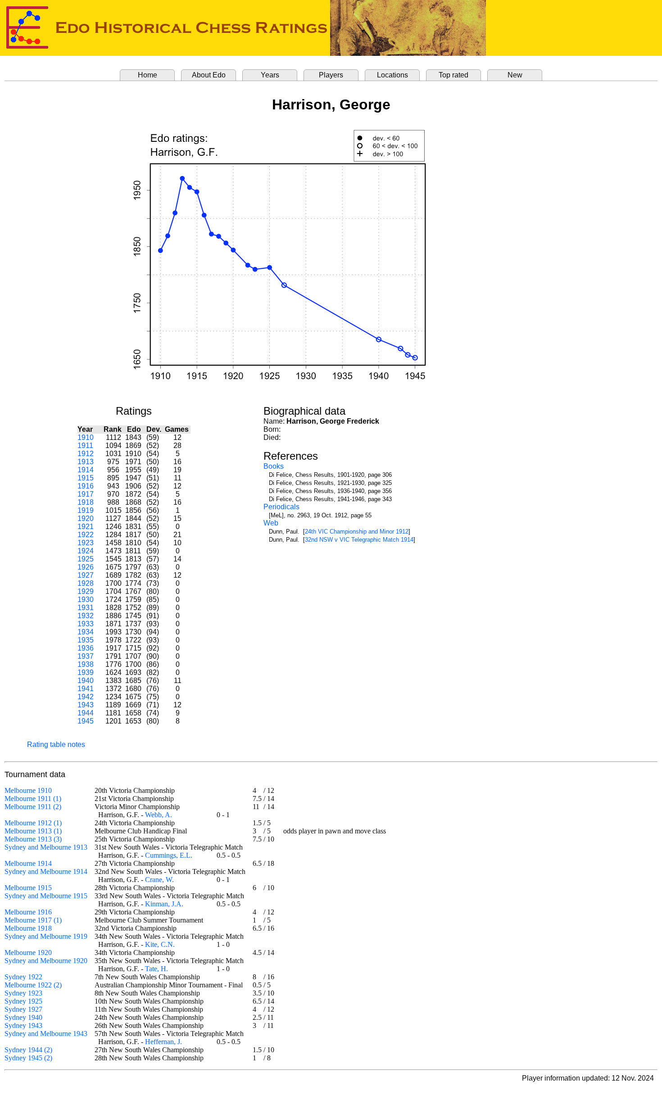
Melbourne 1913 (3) (33, 839)
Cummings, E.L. (168, 855)
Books (273, 466)
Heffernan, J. (163, 1041)
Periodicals (281, 507)
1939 (85, 672)
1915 (85, 478)
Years (270, 75)
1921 (85, 526)
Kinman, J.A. (164, 904)
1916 (85, 486)
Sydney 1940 (23, 1017)
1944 (85, 713)
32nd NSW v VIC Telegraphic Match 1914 (359, 539)
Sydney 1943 (23, 1025)
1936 (85, 648)
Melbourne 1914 (28, 863)
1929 (85, 591)
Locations (392, 75)
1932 (85, 616)
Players (331, 75)
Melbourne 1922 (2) (33, 985)
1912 (85, 453)
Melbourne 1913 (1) (33, 831)
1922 (85, 534)
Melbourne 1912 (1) (33, 823)
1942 (85, 697)
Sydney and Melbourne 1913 (46, 847)
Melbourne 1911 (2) (33, 806)
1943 (85, 705)
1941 (85, 688)
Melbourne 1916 (28, 912)
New (515, 75)
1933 (85, 624)
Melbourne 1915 (28, 887)
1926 (85, 567)
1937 (85, 656)
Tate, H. (156, 969)
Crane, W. (159, 879)
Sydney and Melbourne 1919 (46, 936)
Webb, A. (158, 815)
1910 (85, 437)
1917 (85, 494)
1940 (85, 680)
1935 (85, 640)
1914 (85, 470)
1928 (85, 583)
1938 (85, 664)
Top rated (453, 75)
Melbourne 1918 (28, 928)
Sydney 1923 (23, 993)
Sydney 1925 (23, 1001)
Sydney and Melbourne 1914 (46, 871)
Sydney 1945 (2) (28, 1058)
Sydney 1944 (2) (28, 1050)
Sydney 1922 (23, 977)
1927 (85, 575)
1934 (85, 632)
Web (270, 523)
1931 (85, 607)
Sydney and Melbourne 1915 (46, 896)
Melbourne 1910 (28, 790)
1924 (85, 551)
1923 (85, 543)
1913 (85, 462)
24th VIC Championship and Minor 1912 (356, 531)
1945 (85, 721)
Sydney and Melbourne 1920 (46, 960)
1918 (85, 502)
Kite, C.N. (160, 944)
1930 (85, 599)
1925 (85, 559)
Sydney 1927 (23, 1009)
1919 (85, 510)
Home (147, 75)
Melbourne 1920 (28, 952)
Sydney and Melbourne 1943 (46, 1033)
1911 (85, 445)
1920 (85, 518)
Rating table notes (56, 744)
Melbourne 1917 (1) (33, 920)
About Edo (209, 75)
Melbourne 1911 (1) (33, 798)
